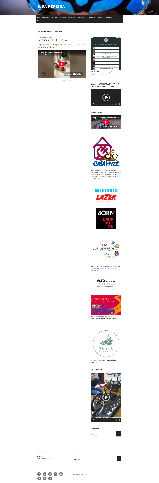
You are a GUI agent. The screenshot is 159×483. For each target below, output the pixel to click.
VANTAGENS (95, 72)
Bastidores (92, 17)
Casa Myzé (94, 170)
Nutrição (99, 17)
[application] (106, 97)
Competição (81, 17)
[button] (106, 97)
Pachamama (95, 316)
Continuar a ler (67, 81)
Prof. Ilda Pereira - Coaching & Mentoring (64, 17)
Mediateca (109, 17)
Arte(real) (40, 21)
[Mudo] (116, 104)
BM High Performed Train (98, 266)
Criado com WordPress (79, 474)
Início (38, 17)
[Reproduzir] (93, 104)
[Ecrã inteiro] (119, 104)
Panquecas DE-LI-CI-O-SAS (53, 40)
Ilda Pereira (51, 6)
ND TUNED (100, 284)
